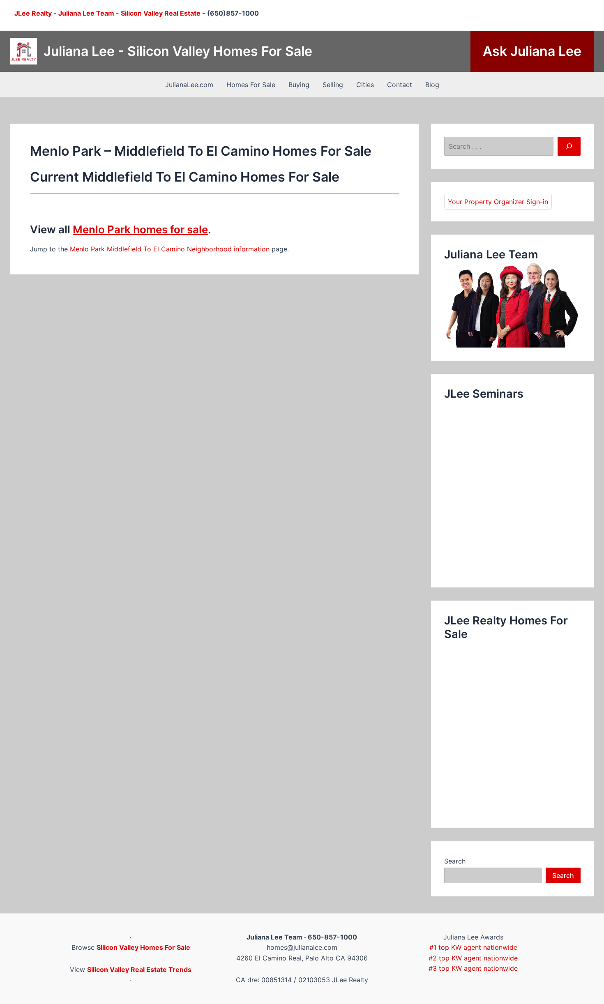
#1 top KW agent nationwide (473, 947)
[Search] (569, 146)
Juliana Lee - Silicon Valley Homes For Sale (178, 51)
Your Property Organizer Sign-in (498, 202)
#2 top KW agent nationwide (473, 958)
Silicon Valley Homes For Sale (143, 947)
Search (455, 861)
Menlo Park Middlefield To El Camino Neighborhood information (170, 249)
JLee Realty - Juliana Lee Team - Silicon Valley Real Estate (107, 13)
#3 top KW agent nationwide (473, 968)
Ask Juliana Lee (532, 51)
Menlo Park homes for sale (140, 229)
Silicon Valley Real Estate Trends (139, 969)
